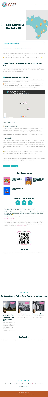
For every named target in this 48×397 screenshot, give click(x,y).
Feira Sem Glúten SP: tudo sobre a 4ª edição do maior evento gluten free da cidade (38, 180)
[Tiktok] (30, 202)
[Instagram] (17, 202)
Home (6, 383)
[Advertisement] (24, 264)
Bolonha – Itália (37, 314)
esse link (10, 220)
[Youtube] (24, 202)
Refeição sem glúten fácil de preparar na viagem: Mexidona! (17, 179)
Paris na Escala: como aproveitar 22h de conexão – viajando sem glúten (8, 317)
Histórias (24, 383)
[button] (35, 5)
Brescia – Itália (22, 314)
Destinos (12, 383)
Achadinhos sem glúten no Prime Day (17, 189)
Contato (29, 383)
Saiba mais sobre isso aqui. (22, 225)
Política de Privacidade (38, 383)
